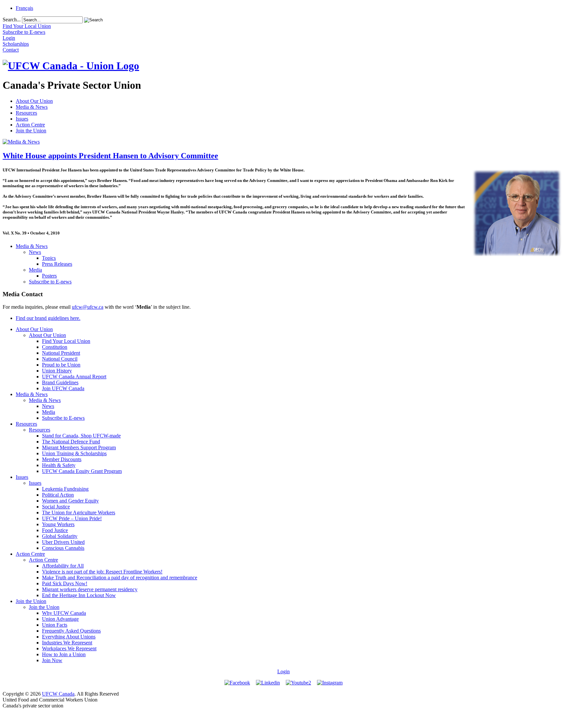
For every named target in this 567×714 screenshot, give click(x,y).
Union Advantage (60, 619)
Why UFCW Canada (64, 613)
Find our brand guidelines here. (48, 318)
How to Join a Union (64, 654)
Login (283, 671)
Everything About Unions (68, 636)
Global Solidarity (59, 536)
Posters (49, 276)
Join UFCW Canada (63, 388)
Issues (22, 119)
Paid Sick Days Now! (64, 583)
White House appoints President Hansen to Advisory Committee (110, 155)
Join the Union (31, 130)
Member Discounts (61, 459)
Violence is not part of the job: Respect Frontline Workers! (102, 571)
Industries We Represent (67, 642)
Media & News (32, 107)
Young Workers (58, 524)
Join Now (52, 660)
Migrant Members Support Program (79, 447)
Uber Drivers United (63, 542)
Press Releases (57, 264)
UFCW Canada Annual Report (74, 376)
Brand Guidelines (60, 382)
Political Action (58, 495)
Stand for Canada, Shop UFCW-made (81, 435)
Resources (26, 113)
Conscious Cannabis (63, 548)
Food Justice (55, 530)
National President (61, 353)
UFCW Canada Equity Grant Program (82, 471)
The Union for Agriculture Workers (78, 512)
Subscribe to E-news (50, 281)
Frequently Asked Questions (71, 631)
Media (35, 270)
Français (24, 8)
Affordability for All (63, 566)
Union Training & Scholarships (74, 453)
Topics (49, 258)
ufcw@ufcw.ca (87, 307)
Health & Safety (58, 465)
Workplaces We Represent (69, 648)
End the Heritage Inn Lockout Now (79, 595)
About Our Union (34, 101)
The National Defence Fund (71, 441)
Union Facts (54, 625)
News (35, 252)
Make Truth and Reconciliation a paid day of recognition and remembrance (119, 577)
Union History (57, 370)
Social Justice (56, 506)
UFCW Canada (58, 694)
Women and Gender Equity (70, 500)
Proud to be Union (61, 365)
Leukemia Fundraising (65, 489)
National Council (59, 359)
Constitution (54, 347)
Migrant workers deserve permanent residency (89, 589)
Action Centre (30, 124)
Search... (12, 19)
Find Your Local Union (66, 341)
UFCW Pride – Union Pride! (72, 518)
